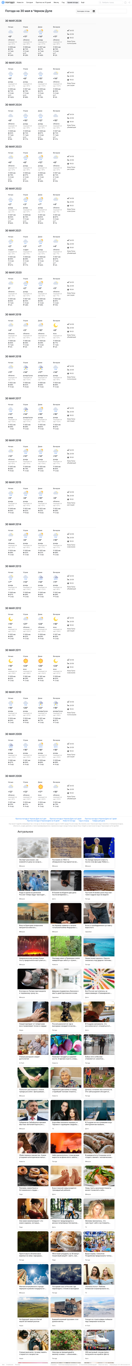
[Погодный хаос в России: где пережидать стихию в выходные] (66, 1279)
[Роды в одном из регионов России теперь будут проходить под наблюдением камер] (33, 885)
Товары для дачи (98, 821)
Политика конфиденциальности (67, 1364)
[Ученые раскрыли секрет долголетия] (33, 1049)
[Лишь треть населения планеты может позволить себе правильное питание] (99, 1181)
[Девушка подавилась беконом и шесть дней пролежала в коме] (66, 984)
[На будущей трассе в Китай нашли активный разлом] (33, 1312)
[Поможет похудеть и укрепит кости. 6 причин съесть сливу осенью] (66, 1049)
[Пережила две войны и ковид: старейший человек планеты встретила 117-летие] (66, 1082)
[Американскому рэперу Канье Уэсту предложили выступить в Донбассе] (33, 951)
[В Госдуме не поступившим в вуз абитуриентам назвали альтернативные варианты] (99, 1115)
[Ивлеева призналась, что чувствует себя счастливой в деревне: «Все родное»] (99, 1213)
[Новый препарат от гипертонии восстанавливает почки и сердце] (33, 1017)
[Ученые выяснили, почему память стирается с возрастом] (33, 1345)
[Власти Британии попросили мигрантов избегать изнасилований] (33, 918)
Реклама (17, 1364)
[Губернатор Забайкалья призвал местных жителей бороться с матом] (33, 1115)
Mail (3, 1364)
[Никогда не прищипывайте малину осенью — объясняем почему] (66, 1345)
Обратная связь (103, 1364)
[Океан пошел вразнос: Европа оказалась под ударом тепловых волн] (99, 951)
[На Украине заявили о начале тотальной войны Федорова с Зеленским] (66, 918)
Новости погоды (69, 821)
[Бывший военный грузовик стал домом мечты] (66, 1312)
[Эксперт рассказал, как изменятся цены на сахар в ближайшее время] (33, 852)
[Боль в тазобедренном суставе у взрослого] (99, 918)
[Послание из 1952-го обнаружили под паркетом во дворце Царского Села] (66, 852)
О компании (9, 1364)
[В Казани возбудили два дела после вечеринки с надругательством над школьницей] (66, 885)
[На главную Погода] (9, 2)
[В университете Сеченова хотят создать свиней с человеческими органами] (99, 1148)
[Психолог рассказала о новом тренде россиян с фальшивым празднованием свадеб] (33, 1082)
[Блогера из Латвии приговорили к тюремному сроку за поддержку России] (33, 984)
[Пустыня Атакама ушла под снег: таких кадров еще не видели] (99, 885)
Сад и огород (84, 821)
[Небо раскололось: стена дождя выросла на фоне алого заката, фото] (66, 1148)
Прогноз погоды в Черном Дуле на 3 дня (30, 819)
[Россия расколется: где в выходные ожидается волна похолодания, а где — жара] (66, 1017)
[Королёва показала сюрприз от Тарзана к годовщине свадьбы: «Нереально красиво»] (66, 1115)
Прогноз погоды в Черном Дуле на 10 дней (43, 821)
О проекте (54, 1364)
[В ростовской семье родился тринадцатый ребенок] (66, 1181)
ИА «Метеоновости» (124, 1364)
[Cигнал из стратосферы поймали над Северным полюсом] (99, 1312)
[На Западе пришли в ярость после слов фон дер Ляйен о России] (99, 852)
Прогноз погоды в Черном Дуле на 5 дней (65, 819)
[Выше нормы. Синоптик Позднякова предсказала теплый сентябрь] (99, 1246)
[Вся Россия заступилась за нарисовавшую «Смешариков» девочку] (99, 984)
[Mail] (3, 2)
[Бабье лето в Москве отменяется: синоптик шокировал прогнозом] (99, 1049)
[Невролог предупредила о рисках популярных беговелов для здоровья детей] (66, 1213)
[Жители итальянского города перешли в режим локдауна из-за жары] (33, 1279)
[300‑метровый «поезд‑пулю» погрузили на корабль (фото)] (99, 1345)
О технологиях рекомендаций (88, 1364)
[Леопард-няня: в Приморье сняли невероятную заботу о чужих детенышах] (66, 951)
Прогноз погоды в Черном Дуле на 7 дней (101, 819)
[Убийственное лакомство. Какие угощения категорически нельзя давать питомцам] (33, 1148)
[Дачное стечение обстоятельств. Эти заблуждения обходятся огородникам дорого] (99, 1082)
